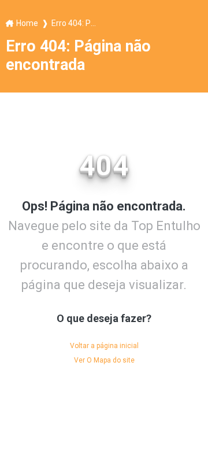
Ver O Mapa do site (104, 360)
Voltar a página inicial (104, 346)
